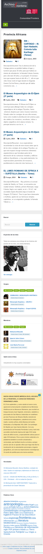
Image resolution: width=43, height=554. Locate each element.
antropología (13, 504)
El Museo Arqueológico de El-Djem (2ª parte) (21, 95)
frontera (25, 517)
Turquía (20, 531)
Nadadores (33, 523)
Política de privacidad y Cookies (33, 546)
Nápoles (30, 525)
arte (22, 507)
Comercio (27, 509)
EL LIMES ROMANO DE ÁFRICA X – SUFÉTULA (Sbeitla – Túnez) (21, 172)
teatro (27, 529)
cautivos (14, 509)
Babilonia (34, 507)
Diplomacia (28, 513)
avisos (27, 507)
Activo (16, 290)
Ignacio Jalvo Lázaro (17, 338)
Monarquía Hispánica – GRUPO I (21, 302)
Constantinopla (11, 510)
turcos (12, 532)
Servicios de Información (26, 527)
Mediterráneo (10, 523)
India (33, 518)
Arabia (26, 505)
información (9, 521)
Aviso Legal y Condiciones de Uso (12, 546)
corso (21, 513)
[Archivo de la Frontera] (15, 7)
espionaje (14, 517)
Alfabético (30, 290)
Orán (35, 525)
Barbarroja (7, 509)
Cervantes (20, 509)
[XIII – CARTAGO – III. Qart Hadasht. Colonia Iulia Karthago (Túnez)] (13, 58)
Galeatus (9, 61)
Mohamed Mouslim (16, 332)
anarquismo (22, 501)
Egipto (7, 514)
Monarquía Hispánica (23, 523)
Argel (31, 505)
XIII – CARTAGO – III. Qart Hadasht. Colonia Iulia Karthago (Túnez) (31, 47)
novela (23, 525)
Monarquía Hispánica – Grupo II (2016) (23, 308)
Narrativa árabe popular (12, 525)
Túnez (26, 532)
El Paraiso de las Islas (19, 515)
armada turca (15, 507)
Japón (16, 521)
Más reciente (8, 290)
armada (6, 507)
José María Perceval (17, 345)
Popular (22, 290)
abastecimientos (11, 501)
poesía (12, 527)
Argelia (36, 505)
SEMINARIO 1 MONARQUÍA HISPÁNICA (23, 295)
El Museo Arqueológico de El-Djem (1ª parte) (21, 133)
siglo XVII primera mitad (14, 529)
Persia (7, 527)
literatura (23, 520)
